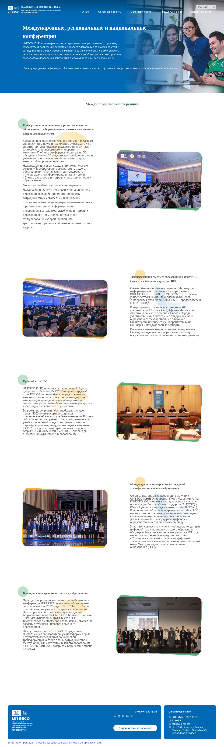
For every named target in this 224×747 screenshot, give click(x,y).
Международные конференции (42, 68)
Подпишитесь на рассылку (135, 728)
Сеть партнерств (141, 11)
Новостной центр (201, 11)
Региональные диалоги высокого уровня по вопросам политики (102, 68)
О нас (85, 11)
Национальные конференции (160, 68)
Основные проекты (109, 11)
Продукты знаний (171, 11)
